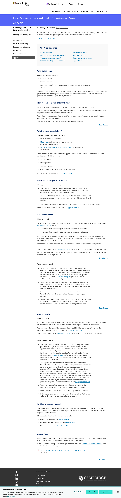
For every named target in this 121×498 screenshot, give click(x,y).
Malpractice (44, 142)
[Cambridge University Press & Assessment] (92, 478)
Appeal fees (77, 61)
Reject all (92, 492)
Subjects (56, 11)
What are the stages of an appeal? (52, 61)
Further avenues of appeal (83, 58)
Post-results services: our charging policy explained (63, 450)
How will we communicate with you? (53, 55)
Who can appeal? (46, 52)
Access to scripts (19, 50)
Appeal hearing (79, 55)
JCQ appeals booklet (48, 38)
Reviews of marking (20, 44)
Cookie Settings (78, 492)
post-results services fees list (91, 444)
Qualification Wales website (66, 426)
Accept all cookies (105, 492)
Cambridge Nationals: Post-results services (22, 29)
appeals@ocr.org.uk (44, 225)
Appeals (16, 58)
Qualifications (69, 11)
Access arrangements (48, 147)
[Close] (118, 492)
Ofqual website (64, 419)
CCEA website (70, 423)
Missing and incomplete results (22, 36)
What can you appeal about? (50, 58)
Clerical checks (18, 40)
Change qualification (62, 28)
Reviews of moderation (21, 47)
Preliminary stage (80, 52)
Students (101, 11)
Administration (86, 11)
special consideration (63, 147)
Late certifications (19, 54)
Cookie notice (11, 496)
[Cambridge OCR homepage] (21, 5)
